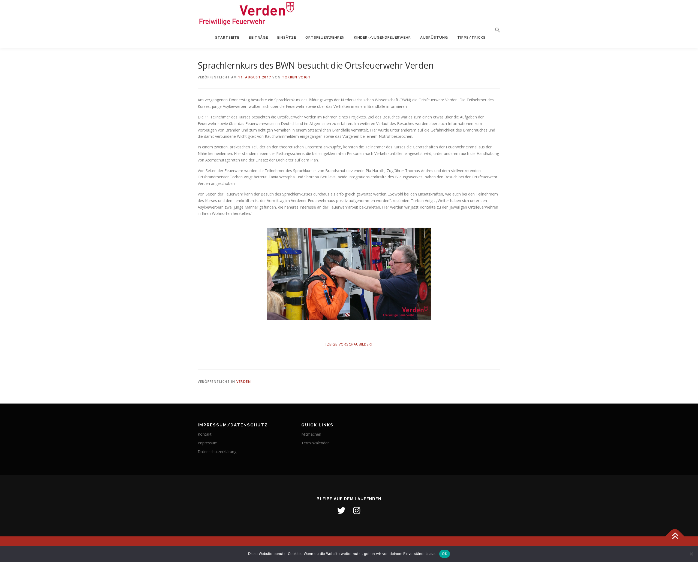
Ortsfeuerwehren (325, 37)
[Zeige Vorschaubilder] (349, 344)
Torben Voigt (296, 77)
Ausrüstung (434, 37)
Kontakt (205, 434)
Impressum (208, 442)
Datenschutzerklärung (217, 451)
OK (444, 553)
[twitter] (341, 510)
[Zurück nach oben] (675, 536)
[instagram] (357, 510)
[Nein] (691, 554)
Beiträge (258, 37)
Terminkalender (315, 442)
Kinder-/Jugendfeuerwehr (382, 37)
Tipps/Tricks (471, 37)
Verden (243, 381)
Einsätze (286, 37)
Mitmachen (311, 434)
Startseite (227, 37)
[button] (495, 30)
